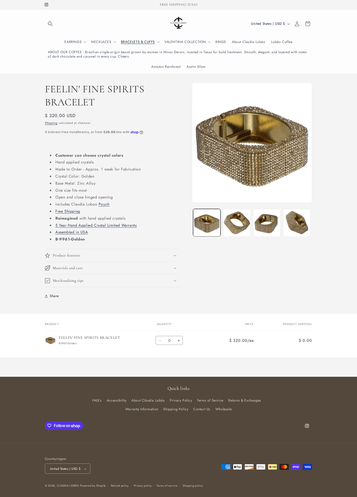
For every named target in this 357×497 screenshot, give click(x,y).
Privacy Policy (181, 400)
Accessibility (117, 400)
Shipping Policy (175, 409)
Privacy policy (143, 486)
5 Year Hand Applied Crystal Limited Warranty (96, 225)
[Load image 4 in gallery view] (296, 222)
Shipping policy (193, 486)
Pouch (104, 204)
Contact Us (201, 409)
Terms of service (167, 486)
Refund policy (120, 486)
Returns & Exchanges (244, 400)
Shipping (51, 123)
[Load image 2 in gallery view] (236, 222)
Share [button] (54, 295)
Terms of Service (210, 400)
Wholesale (223, 409)
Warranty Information (141, 409)
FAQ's (97, 400)
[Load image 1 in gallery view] (207, 222)
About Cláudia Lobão (148, 400)
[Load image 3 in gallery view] (266, 222)
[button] (50, 23)
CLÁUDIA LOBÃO (68, 486)
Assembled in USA (71, 232)
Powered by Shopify (93, 486)
